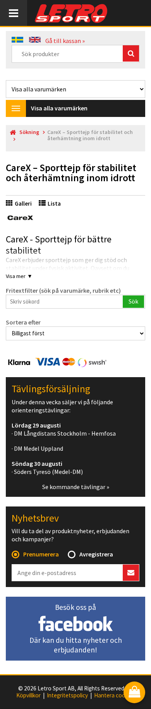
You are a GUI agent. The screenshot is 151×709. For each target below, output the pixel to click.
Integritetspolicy (67, 695)
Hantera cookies (114, 695)
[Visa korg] (134, 693)
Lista (54, 203)
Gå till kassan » (65, 41)
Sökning (29, 132)
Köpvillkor (28, 695)
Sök (133, 301)
